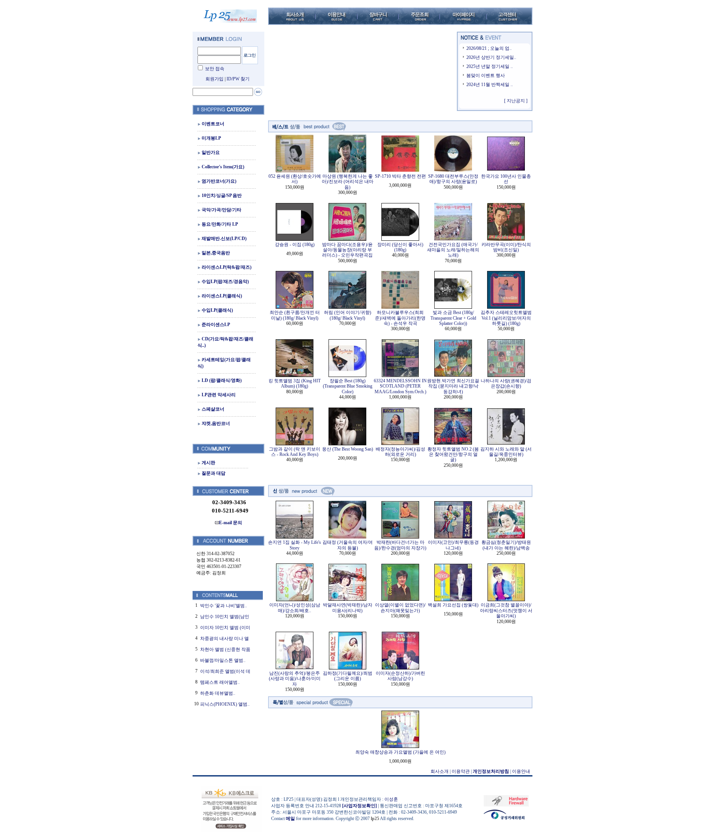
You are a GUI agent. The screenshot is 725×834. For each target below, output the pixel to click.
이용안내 (521, 771)
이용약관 (461, 771)
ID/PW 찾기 (238, 79)
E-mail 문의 (230, 522)
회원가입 (214, 79)
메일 (290, 818)
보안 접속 (214, 68)
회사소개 (439, 771)
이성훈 (391, 799)
